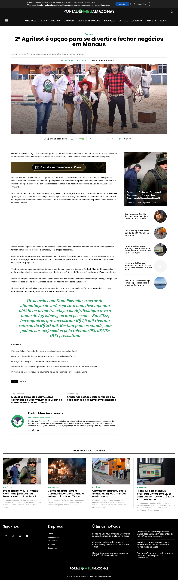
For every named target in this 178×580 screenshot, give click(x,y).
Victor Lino (131, 203)
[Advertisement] (64, 226)
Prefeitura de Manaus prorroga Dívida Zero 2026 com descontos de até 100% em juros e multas (54, 366)
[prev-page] (157, 156)
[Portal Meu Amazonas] (17, 421)
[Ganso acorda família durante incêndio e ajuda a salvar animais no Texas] (160, 216)
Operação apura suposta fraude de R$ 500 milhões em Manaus (39, 361)
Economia (142, 487)
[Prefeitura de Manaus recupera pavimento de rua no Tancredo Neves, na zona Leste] (160, 266)
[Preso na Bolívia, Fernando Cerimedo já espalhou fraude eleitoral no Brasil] (145, 179)
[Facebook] (29, 430)
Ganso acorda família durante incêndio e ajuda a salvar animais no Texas (43, 356)
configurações (103, 5)
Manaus (23, 381)
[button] (156, 11)
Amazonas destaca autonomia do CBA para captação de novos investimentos (91, 398)
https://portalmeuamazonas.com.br (40, 418)
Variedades (53, 487)
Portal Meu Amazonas (75, 60)
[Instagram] (33, 430)
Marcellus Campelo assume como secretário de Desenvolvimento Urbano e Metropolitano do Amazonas (36, 400)
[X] (20, 536)
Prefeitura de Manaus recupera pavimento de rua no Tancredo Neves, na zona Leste (49, 372)
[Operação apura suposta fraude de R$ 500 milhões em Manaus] (160, 233)
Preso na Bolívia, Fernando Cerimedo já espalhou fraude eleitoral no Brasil (44, 351)
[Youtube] (38, 430)
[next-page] (162, 156)
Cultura (89, 34)
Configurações (140, 4)
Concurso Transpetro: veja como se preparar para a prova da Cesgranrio (137, 282)
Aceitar (122, 4)
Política (7, 487)
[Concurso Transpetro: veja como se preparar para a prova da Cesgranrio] (160, 283)
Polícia (96, 487)
